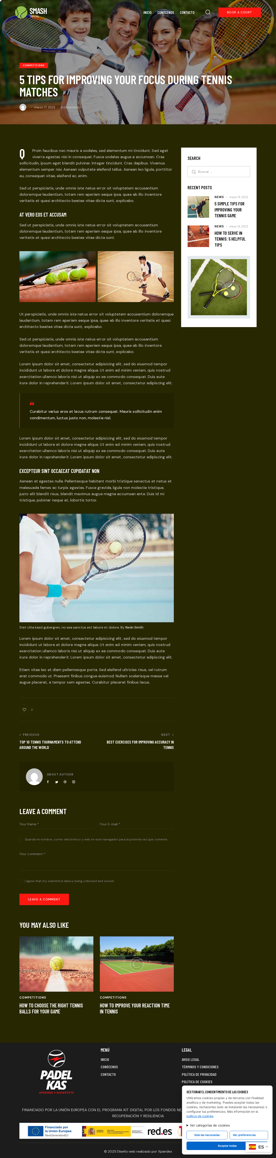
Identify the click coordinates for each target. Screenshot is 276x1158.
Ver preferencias (244, 1135)
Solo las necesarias (207, 1135)
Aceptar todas (227, 1145)
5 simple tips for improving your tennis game (230, 209)
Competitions (33, 65)
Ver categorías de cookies (210, 1125)
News (219, 197)
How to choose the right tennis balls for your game (51, 1008)
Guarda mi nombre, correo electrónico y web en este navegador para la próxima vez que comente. (96, 839)
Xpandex (165, 1151)
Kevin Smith (134, 627)
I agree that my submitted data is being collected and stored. (69, 881)
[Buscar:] (219, 171)
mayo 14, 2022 (238, 197)
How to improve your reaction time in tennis (135, 1008)
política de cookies (200, 1116)
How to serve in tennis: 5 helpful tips (230, 238)
